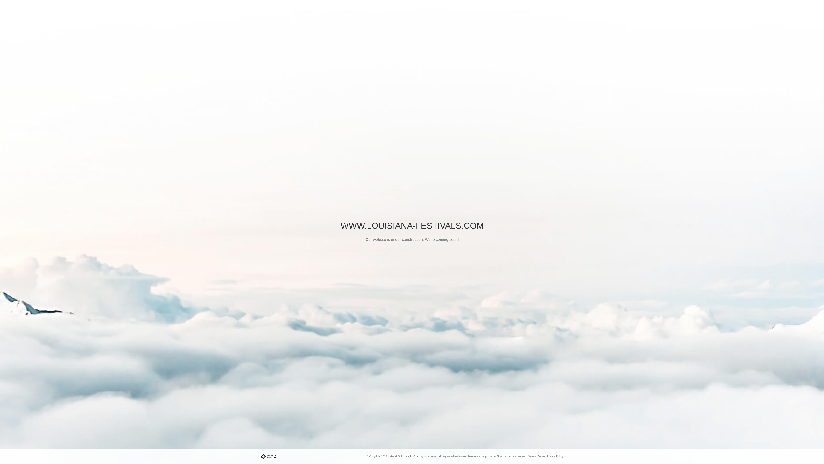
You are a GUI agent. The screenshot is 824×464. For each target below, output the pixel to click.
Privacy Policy (555, 456)
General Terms (536, 456)
